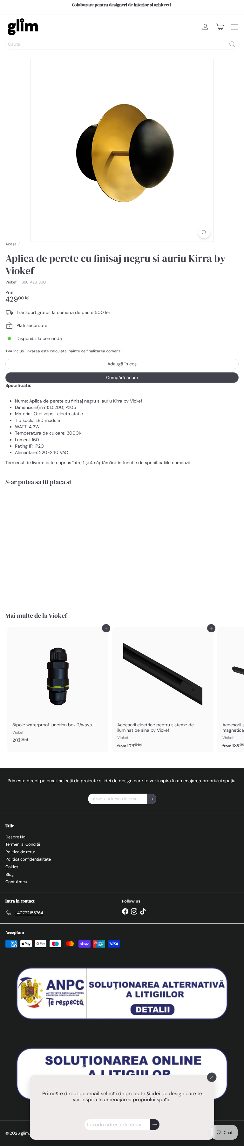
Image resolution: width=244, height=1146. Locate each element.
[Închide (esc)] (212, 1077)
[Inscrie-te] (154, 1124)
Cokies (11, 866)
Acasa (11, 244)
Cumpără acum (122, 377)
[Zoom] (204, 232)
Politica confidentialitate (28, 859)
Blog (9, 874)
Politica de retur (20, 852)
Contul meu (16, 881)
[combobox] (122, 44)
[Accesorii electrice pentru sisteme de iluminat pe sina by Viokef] (162, 689)
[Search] (232, 44)
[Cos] (220, 27)
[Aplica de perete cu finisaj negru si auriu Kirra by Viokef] (45, 545)
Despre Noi (15, 837)
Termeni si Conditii (22, 844)
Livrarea (32, 351)
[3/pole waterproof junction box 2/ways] (58, 687)
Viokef (58, 615)
